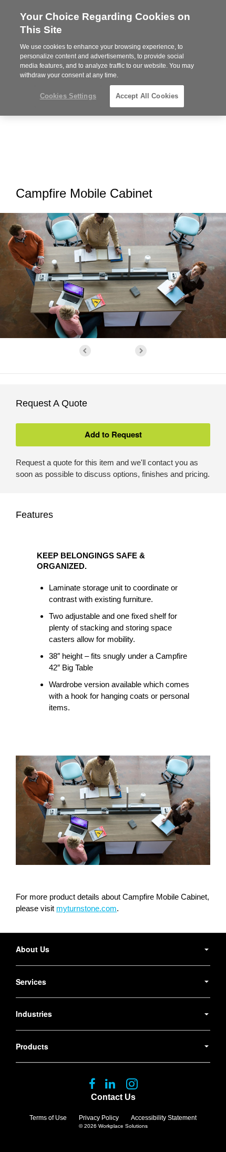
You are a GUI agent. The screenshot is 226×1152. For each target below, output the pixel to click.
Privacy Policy (99, 1118)
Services (31, 981)
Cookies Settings (68, 96)
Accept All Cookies (147, 96)
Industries (34, 1013)
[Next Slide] (141, 351)
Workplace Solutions (123, 1126)
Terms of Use (48, 1118)
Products (32, 1046)
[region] (113, 58)
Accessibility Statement (164, 1118)
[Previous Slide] (85, 351)
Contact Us (113, 1097)
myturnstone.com (86, 908)
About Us (32, 949)
